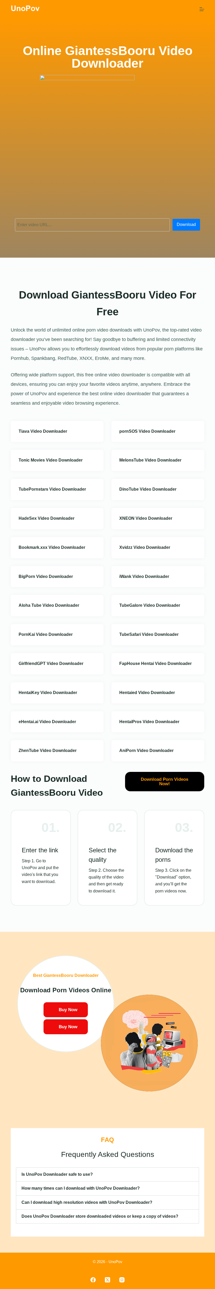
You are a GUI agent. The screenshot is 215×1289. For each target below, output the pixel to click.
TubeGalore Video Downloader (149, 605)
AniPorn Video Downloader (146, 750)
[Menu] (202, 9)
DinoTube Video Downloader (147, 489)
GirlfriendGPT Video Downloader (51, 663)
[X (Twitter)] (107, 1279)
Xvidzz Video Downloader (144, 547)
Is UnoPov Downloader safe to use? (57, 1174)
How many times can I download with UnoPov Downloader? (81, 1188)
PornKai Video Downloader (46, 634)
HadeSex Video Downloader (46, 518)
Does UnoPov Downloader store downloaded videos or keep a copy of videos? (100, 1216)
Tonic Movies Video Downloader (51, 460)
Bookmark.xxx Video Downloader (52, 547)
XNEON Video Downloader (145, 518)
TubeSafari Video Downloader (149, 634)
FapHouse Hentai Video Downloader (155, 663)
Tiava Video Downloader (43, 431)
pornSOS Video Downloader (147, 431)
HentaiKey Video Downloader (48, 692)
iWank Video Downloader (144, 576)
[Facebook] (93, 1279)
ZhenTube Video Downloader (48, 750)
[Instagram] (122, 1279)
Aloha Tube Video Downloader (49, 605)
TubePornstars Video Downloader (52, 489)
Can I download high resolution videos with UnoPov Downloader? (87, 1202)
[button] (107, 1174)
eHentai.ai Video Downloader (47, 721)
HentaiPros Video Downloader (149, 721)
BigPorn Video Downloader (46, 576)
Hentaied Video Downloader (147, 692)
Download (186, 224)
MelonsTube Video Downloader (150, 460)
